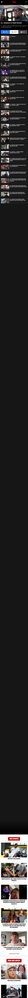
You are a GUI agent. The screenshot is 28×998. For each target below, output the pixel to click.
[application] (14, 13)
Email (23, 32)
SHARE (14, 32)
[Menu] (2, 2)
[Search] (26, 2)
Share (6, 32)
